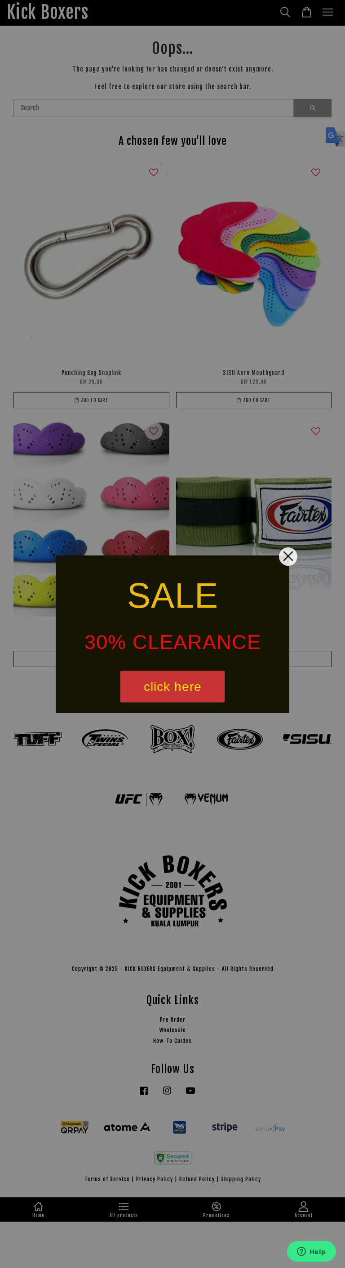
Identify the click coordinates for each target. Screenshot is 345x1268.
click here (173, 686)
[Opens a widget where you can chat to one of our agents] (311, 1252)
